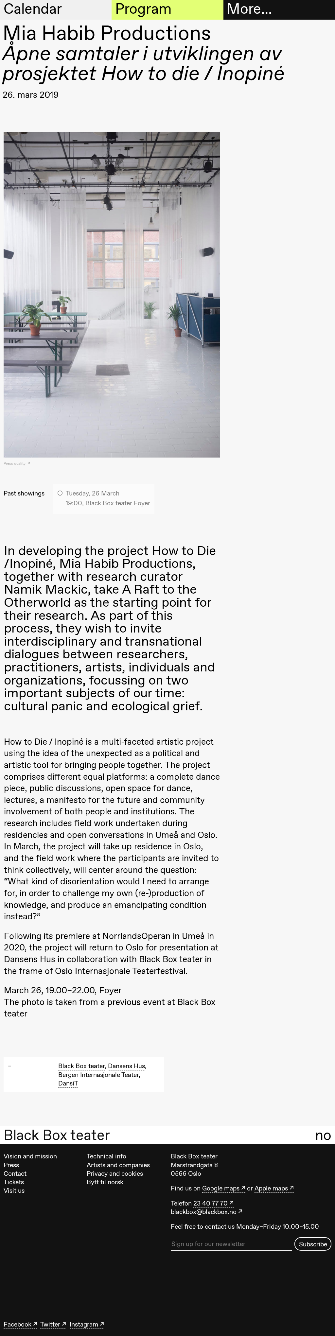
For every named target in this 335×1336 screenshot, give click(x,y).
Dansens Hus (126, 1066)
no (323, 1135)
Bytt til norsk (105, 1182)
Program (143, 9)
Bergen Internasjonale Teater (98, 1074)
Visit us (14, 1190)
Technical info (106, 1156)
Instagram (84, 1324)
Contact (15, 1173)
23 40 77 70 (210, 1203)
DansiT (68, 1083)
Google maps (220, 1188)
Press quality (15, 463)
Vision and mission (30, 1156)
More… (249, 9)
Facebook (17, 1324)
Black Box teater (57, 1135)
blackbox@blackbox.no (204, 1211)
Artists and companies (118, 1165)
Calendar (33, 9)
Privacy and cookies (115, 1173)
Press (11, 1165)
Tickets (14, 1182)
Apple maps (271, 1188)
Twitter (50, 1324)
